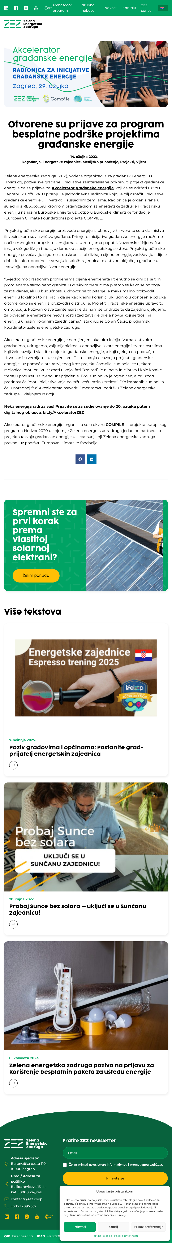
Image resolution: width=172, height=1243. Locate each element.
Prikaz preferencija (148, 1227)
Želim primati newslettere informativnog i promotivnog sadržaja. (116, 1164)
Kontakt (129, 8)
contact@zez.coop (26, 1199)
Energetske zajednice (62, 162)
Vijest (141, 162)
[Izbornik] (164, 24)
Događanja (31, 162)
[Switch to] (162, 8)
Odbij (113, 1227)
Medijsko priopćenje (100, 162)
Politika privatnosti (126, 1235)
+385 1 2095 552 (23, 1206)
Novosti (110, 8)
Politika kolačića (102, 1235)
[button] (80, 459)
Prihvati (80, 1227)
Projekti (127, 162)
